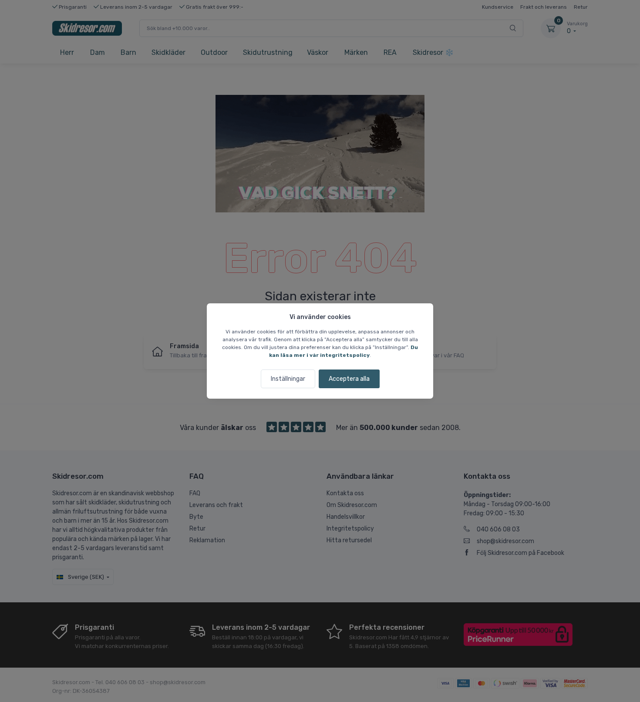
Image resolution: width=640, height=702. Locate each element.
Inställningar (288, 379)
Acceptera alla (349, 379)
